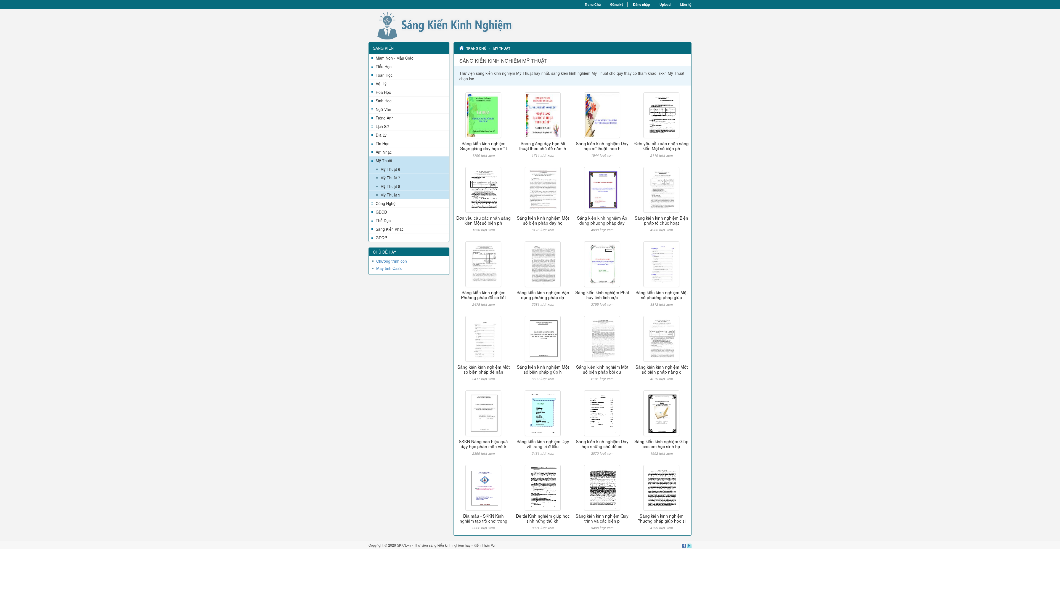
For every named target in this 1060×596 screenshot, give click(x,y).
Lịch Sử (382, 126)
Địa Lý (381, 135)
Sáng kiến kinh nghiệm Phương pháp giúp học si (661, 518)
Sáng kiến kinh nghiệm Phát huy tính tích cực (602, 294)
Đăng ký (616, 4)
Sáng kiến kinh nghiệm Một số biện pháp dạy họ (543, 220)
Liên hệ (685, 4)
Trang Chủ (593, 4)
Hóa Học (383, 92)
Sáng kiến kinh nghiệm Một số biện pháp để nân (483, 369)
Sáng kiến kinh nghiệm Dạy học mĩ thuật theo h (602, 145)
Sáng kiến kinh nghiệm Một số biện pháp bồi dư (602, 369)
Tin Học (382, 143)
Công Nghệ (386, 203)
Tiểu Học (383, 66)
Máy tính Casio (389, 268)
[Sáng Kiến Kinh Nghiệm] (449, 25)
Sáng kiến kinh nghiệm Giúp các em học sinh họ (661, 443)
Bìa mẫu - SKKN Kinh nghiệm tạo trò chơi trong (483, 518)
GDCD (381, 212)
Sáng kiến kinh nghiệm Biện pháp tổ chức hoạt (661, 220)
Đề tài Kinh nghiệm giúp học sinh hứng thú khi (543, 518)
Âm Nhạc (384, 152)
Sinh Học (383, 100)
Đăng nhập (641, 4)
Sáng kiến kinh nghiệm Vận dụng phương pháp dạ (542, 294)
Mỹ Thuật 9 (390, 195)
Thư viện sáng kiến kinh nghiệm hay (442, 545)
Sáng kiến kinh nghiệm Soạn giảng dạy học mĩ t (483, 145)
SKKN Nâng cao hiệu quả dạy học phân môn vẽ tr (483, 443)
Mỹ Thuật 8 (390, 186)
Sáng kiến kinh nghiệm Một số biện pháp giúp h (543, 369)
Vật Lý (381, 83)
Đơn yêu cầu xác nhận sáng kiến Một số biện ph (661, 145)
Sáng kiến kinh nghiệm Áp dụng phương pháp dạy (602, 220)
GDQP (381, 237)
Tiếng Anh (385, 118)
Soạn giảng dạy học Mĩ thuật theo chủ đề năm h (542, 145)
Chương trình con (391, 261)
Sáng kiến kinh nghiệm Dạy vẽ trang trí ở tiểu (542, 443)
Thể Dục (383, 220)
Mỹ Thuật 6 (390, 169)
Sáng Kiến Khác (390, 229)
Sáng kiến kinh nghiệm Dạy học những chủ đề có (602, 443)
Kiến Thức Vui (484, 545)
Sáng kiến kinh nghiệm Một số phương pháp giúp (661, 294)
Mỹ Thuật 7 (390, 177)
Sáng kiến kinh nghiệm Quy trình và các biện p (602, 518)
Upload (665, 4)
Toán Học (384, 75)
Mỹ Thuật (384, 160)
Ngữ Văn (383, 109)
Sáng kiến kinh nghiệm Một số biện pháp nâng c (661, 369)
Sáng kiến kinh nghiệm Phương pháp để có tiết (483, 294)
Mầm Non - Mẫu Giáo (395, 58)
